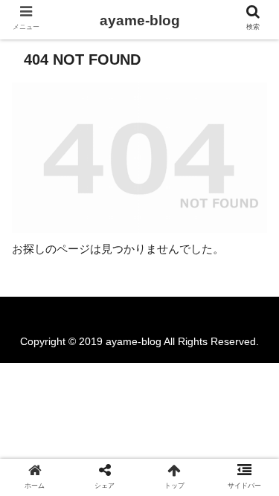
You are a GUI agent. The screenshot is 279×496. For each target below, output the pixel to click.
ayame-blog (140, 20)
